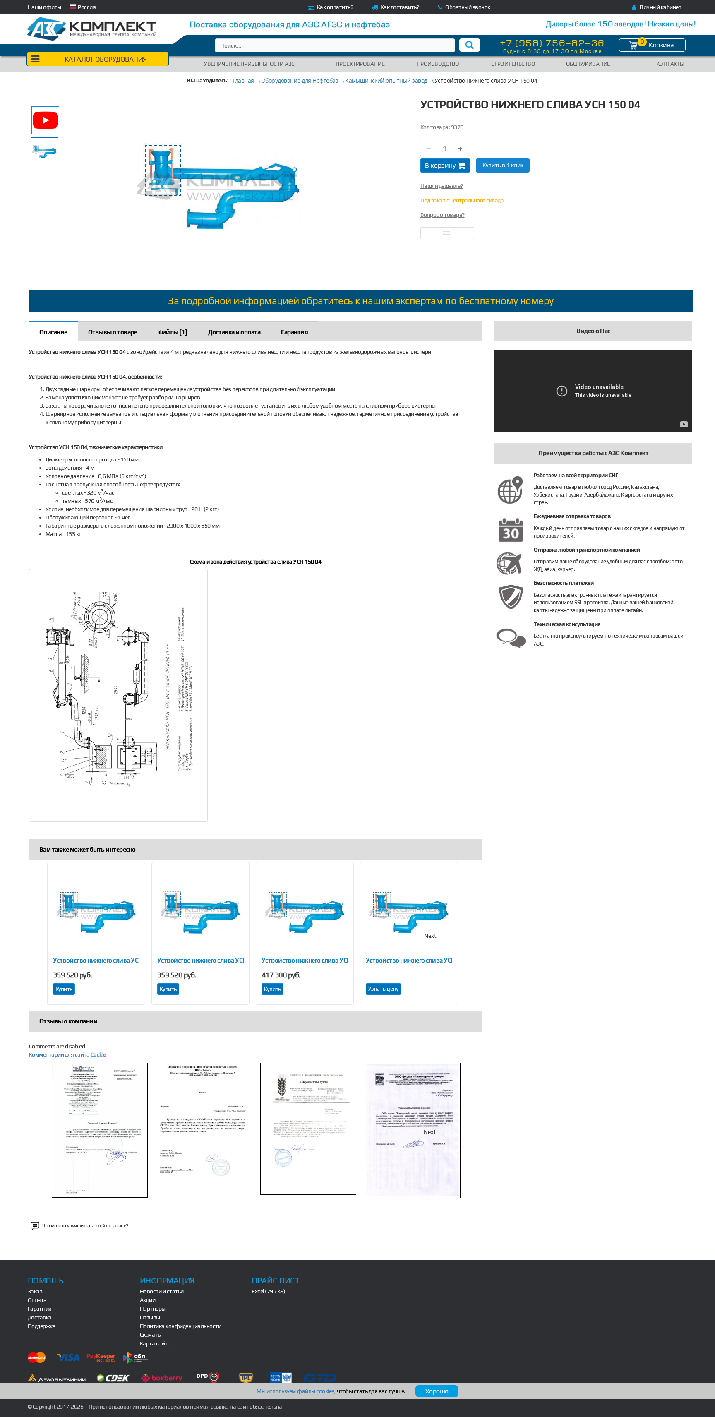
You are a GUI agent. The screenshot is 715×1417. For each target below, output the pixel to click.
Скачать (150, 1334)
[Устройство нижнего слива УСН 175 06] (305, 912)
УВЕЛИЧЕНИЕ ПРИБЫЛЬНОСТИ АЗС (249, 63)
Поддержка (42, 1326)
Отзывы (150, 1317)
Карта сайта (155, 1343)
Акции (148, 1300)
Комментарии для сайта (67, 1054)
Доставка (40, 1317)
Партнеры (153, 1308)
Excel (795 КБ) (268, 1291)
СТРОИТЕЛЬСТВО (513, 63)
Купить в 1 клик (502, 165)
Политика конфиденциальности (180, 1326)
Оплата (37, 1300)
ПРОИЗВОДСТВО (438, 63)
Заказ (35, 1291)
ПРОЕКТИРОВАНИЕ (360, 63)
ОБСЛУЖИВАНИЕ (588, 63)
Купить (63, 989)
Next (430, 935)
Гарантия (40, 1308)
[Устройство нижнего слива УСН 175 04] (200, 912)
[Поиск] (469, 45)
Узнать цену (383, 989)
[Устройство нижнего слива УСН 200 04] (409, 912)
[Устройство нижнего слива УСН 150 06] (96, 912)
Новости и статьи (162, 1291)
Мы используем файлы (295, 1391)
